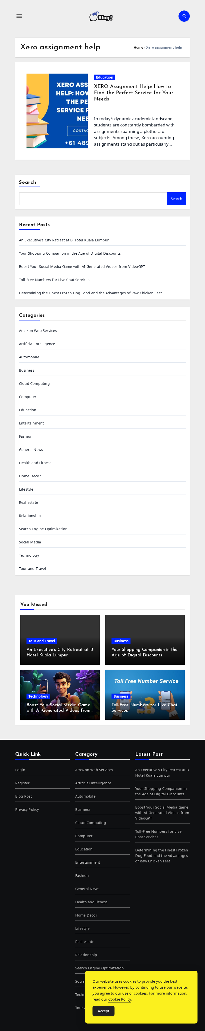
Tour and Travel (32, 568)
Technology (29, 555)
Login (20, 769)
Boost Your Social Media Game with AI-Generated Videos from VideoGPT (82, 266)
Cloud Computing (34, 383)
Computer (27, 396)
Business (26, 370)
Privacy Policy (27, 809)
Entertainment (31, 423)
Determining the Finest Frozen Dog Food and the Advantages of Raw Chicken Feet (90, 293)
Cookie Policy (119, 999)
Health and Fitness (35, 462)
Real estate (28, 502)
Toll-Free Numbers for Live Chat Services (54, 279)
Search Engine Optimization (43, 528)
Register (22, 783)
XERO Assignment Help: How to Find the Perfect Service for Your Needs (133, 93)
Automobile (29, 357)
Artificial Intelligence (37, 343)
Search (27, 182)
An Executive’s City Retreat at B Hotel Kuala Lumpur (64, 240)
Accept (103, 1010)
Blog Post (23, 796)
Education (104, 77)
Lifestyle (26, 489)
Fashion (25, 436)
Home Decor (30, 476)
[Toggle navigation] (19, 16)
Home (138, 47)
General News (31, 449)
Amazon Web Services (38, 330)
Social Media (30, 542)
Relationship (30, 515)
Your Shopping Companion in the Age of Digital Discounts (70, 253)
